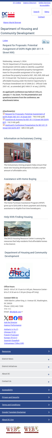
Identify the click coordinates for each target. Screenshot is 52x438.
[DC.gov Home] (8, 17)
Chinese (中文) (10, 332)
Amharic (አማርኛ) (11, 329)
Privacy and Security (10, 397)
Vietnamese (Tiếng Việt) (14, 343)
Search (36, 11)
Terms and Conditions (11, 404)
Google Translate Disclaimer (14, 412)
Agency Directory (29, 2)
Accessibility (45, 5)
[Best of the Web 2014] (13, 433)
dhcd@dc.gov (15, 311)
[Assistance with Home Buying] (17, 200)
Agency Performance (12, 325)
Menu (47, 11)
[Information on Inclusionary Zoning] (17, 162)
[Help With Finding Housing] (17, 235)
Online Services (45, 2)
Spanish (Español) (11, 340)
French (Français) (11, 335)
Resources (6, 351)
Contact (41, 17)
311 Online (17, 2)
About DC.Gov (8, 419)
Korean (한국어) (10, 337)
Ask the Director (10, 322)
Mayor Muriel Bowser (12, 22)
